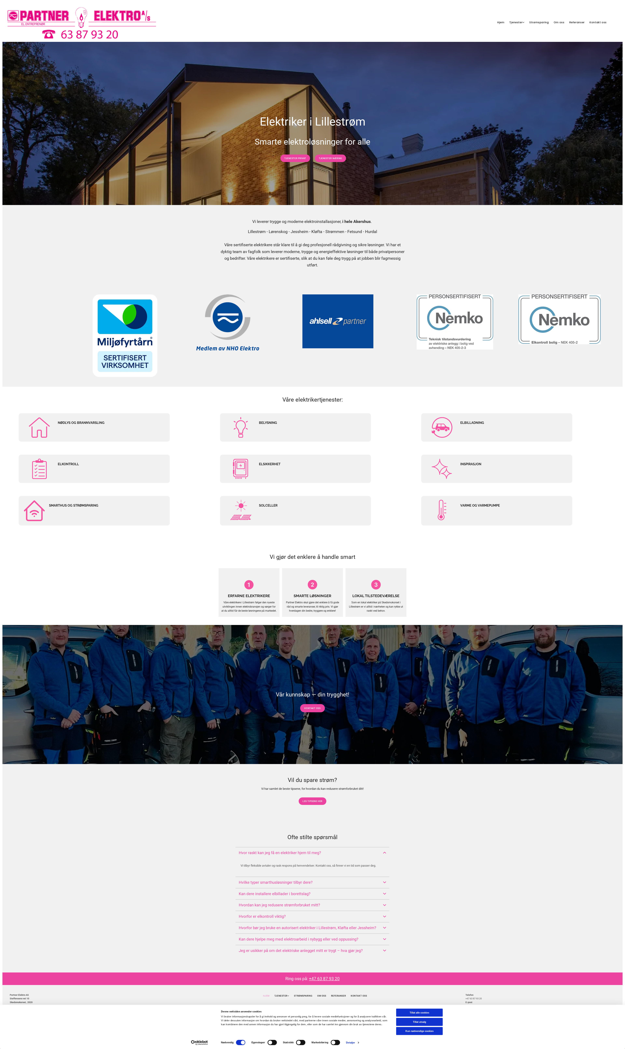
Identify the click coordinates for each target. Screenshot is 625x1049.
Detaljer (350, 1042)
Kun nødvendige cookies (419, 1031)
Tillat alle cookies (419, 1012)
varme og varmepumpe (480, 505)
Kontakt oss (598, 22)
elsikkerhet (269, 464)
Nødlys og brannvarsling (81, 423)
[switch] (272, 1042)
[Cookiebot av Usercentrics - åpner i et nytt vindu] (199, 1042)
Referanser (577, 22)
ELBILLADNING (472, 423)
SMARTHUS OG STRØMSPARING (73, 505)
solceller (268, 505)
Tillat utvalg (419, 1022)
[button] (295, 158)
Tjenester (516, 22)
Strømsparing (539, 22)
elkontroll (68, 464)
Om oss (559, 22)
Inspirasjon (470, 464)
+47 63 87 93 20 (324, 978)
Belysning (268, 423)
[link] (514, 22)
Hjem (500, 22)
